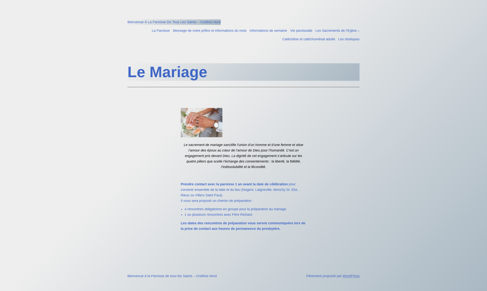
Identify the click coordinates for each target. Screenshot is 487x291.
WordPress (351, 276)
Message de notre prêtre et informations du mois (210, 31)
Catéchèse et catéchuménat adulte (308, 39)
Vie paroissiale (301, 31)
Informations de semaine (268, 31)
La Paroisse (161, 31)
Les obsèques (349, 39)
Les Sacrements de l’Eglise (336, 31)
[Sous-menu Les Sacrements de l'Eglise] (358, 31)
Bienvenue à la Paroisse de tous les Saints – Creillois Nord (174, 22)
